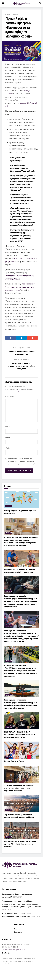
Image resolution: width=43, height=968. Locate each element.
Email (8, 437)
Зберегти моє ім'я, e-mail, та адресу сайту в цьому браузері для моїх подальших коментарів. (22, 461)
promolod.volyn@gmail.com (14, 950)
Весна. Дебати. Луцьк (14, 761)
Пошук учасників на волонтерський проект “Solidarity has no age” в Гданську (20, 844)
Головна (8, 14)
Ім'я (7, 426)
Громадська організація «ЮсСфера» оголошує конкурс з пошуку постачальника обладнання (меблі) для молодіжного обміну (21, 904)
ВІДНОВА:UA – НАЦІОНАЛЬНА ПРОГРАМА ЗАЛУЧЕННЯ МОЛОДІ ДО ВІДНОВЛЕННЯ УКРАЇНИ (20, 734)
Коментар (9, 397)
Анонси (15, 14)
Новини (9, 506)
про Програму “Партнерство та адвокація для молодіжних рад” (20, 287)
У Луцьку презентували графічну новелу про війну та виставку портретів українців (18, 788)
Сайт (7, 448)
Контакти (18, 932)
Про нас (17, 929)
